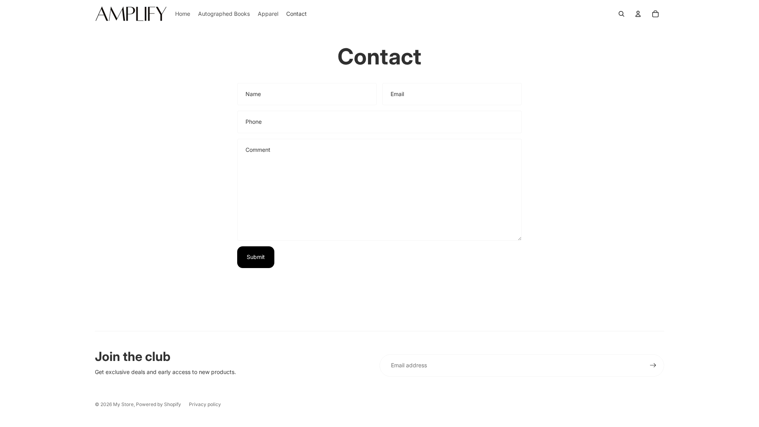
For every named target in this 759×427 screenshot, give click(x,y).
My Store (123, 404)
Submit (256, 256)
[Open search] (621, 14)
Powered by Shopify (158, 404)
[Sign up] (653, 365)
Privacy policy (205, 404)
